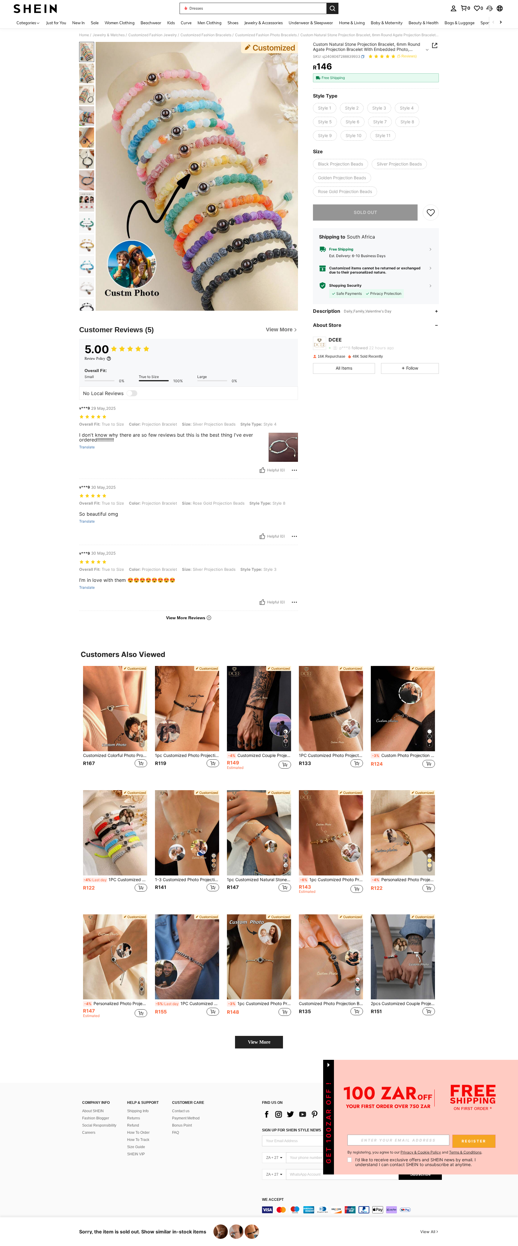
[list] (310, 1114)
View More (259, 1042)
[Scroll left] (493, 22)
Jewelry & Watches (109, 35)
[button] (489, 8)
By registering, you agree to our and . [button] (414, 1152)
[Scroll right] (501, 22)
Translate (87, 447)
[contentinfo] (352, 1209)
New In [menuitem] (78, 22)
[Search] (332, 8)
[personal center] (453, 8)
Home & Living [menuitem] (352, 22)
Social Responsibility (99, 1125)
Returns (133, 1118)
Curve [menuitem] (186, 22)
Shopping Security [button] (345, 285)
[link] (465, 8)
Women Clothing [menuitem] (120, 22)
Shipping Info (138, 1111)
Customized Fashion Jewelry (152, 35)
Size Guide (136, 1147)
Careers (88, 1132)
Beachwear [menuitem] (151, 22)
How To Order (138, 1132)
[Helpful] (262, 470)
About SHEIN (93, 1111)
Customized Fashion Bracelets (205, 35)
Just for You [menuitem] (56, 22)
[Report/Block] (294, 470)
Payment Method (186, 1118)
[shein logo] (35, 8)
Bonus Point (182, 1125)
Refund (133, 1125)
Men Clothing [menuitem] (210, 22)
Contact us (180, 1111)
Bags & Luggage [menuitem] (460, 22)
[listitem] (115, 723)
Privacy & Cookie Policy (420, 1152)
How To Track (138, 1140)
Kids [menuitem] (171, 22)
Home (84, 35)
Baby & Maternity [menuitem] (387, 22)
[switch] (132, 393)
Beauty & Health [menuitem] (424, 22)
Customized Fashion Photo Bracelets (266, 35)
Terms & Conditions (465, 1152)
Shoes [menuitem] (233, 22)
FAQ (175, 1132)
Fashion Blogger (95, 1118)
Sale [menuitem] (95, 22)
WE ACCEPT (273, 1200)
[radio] (324, 108)
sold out (365, 212)
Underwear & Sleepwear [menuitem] (311, 22)
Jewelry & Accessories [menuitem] (263, 22)
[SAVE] (431, 212)
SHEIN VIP (136, 1154)
